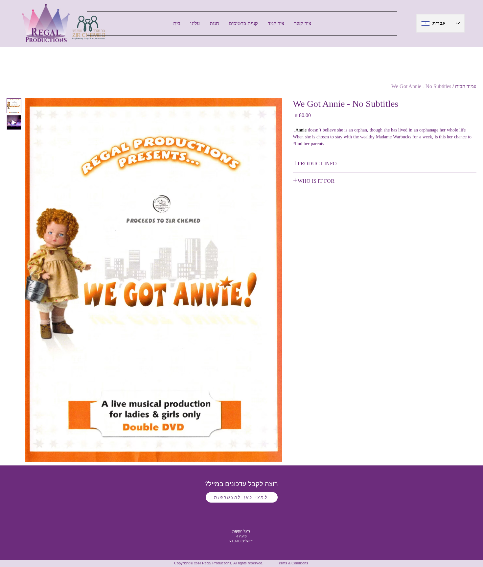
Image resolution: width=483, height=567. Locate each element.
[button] (214, 23)
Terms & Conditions (292, 564)
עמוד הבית (465, 86)
